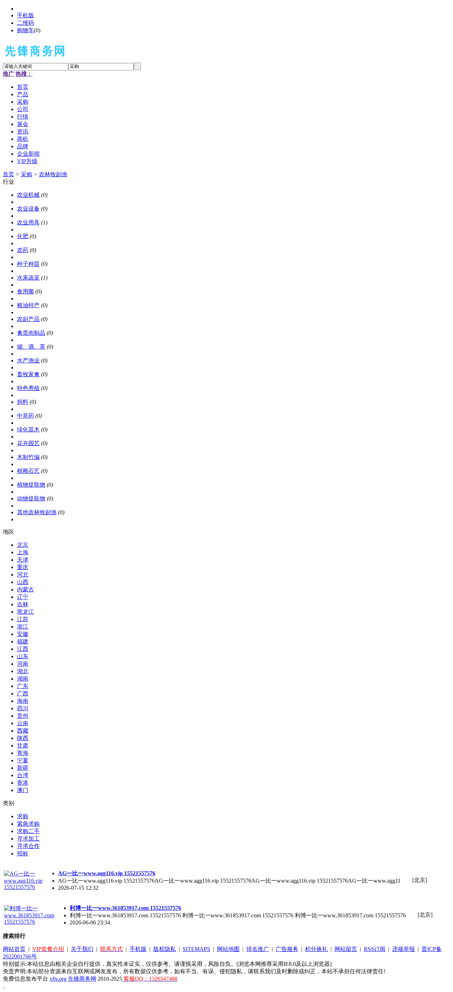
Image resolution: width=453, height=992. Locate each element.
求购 (22, 816)
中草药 (25, 416)
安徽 (22, 634)
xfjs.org (58, 979)
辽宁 (22, 597)
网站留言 (345, 949)
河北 (22, 575)
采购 (26, 174)
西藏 (22, 731)
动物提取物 (31, 498)
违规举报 (403, 949)
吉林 (22, 604)
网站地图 (228, 949)
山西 (22, 582)
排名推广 (257, 949)
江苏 (22, 619)
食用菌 (25, 291)
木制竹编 (28, 457)
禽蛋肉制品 (31, 333)
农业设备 (28, 209)
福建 (22, 641)
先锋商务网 (82, 979)
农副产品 (28, 319)
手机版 (25, 15)
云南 (22, 723)
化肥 (22, 236)
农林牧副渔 (53, 174)
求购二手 (28, 831)
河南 (22, 664)
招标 (22, 853)
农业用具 (28, 222)
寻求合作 (28, 846)
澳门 (22, 790)
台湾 (22, 775)
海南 (22, 701)
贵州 (22, 716)
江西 (22, 649)
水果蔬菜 (28, 278)
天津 (22, 560)
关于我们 (82, 949)
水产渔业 (28, 360)
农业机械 (28, 195)
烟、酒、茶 (31, 347)
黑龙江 (25, 612)
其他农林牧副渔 (37, 512)
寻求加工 (28, 839)
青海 (22, 753)
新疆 (22, 768)
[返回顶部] (3, 986)
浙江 (22, 627)
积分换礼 (316, 949)
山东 (22, 656)
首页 (8, 174)
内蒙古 (25, 589)
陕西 (22, 738)
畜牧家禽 (28, 374)
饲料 (22, 402)
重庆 (22, 567)
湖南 (22, 679)
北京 (22, 545)
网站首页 (14, 949)
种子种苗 (28, 264)
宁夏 (22, 760)
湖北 (22, 671)
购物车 (25, 30)
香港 (22, 783)
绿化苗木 (28, 429)
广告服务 (287, 949)
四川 (22, 708)
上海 (22, 552)
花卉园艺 (28, 443)
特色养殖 (28, 388)
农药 (22, 250)
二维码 (25, 23)
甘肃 (22, 745)
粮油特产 (28, 305)
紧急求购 (28, 824)
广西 (22, 693)
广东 (22, 686)
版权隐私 (164, 949)
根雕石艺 (28, 471)
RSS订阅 (374, 949)
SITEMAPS (196, 949)
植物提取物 (31, 485)
